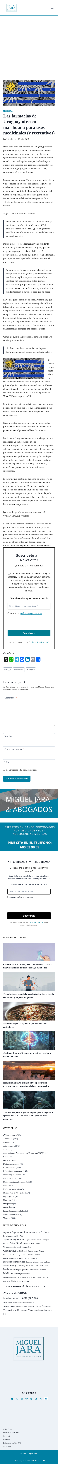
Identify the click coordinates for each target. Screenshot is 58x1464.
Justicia (6, 1266)
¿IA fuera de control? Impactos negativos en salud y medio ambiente (27, 1055)
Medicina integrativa (12, 1189)
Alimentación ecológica (40, 1240)
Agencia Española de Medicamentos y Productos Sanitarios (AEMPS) (26, 1234)
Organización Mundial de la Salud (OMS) (16, 1277)
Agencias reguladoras (13, 1239)
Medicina (8, 111)
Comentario (11, 697)
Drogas (7, 670)
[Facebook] (12, 1399)
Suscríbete (29, 915)
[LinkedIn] (31, 1399)
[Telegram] (41, 1399)
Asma (5, 1149)
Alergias (6, 1142)
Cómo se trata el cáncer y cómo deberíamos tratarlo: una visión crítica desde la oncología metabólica (27, 966)
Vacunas (6, 1218)
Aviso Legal (7, 1429)
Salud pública (29, 1298)
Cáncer (6, 1157)
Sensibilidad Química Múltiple (15, 1306)
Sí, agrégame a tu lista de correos (21, 770)
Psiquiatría (6, 1281)
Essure (30, 1255)
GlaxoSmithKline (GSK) (13, 1258)
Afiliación (7, 1447)
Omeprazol (8, 1204)
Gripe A (34, 1258)
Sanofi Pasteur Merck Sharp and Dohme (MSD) (18, 1302)
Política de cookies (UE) (12, 1443)
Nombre (9, 736)
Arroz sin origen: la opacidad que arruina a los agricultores (25, 1025)
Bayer (5, 1243)
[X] (17, 1399)
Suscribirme (29, 633)
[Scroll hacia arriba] (53, 1441)
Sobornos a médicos (34, 1306)
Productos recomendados (14, 1211)
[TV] (46, 1399)
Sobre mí (6, 1436)
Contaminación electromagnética (17, 1247)
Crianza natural (33, 1251)
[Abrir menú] (52, 8)
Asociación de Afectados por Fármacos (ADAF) (23, 1153)
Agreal (27, 1240)
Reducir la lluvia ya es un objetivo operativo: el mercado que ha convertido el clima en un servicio (26, 1084)
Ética (6, 1314)
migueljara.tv (8, 1196)
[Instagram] (22, 1399)
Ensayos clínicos (21, 1255)
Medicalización (9, 1178)
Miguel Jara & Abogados (14, 1193)
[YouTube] (26, 1399)
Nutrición (7, 1200)
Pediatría (7, 1207)
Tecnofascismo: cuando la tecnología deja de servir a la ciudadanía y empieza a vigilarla (28, 996)
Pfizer (33, 1277)
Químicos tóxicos (20, 1281)
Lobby (13, 1265)
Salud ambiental (10, 1214)
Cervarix (38, 1243)
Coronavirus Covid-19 (15, 1250)
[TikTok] (36, 1399)
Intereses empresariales (41, 1262)
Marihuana (18, 670)
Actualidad (8, 1139)
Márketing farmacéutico (22, 1273)
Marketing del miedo (12, 1175)
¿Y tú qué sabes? (10, 1135)
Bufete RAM (16, 1243)
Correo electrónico (14, 749)
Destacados (8, 1160)
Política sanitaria (43, 1277)
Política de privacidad (11, 1433)
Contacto (6, 1440)
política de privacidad (31, 613)
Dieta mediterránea (11, 1164)
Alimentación (9, 1146)
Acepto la (25, 613)
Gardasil (37, 1255)
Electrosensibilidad (9, 1255)
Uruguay (31, 670)
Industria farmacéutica (12, 1171)
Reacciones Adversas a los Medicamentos (24, 1289)
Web (6, 762)
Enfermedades (9, 1167)
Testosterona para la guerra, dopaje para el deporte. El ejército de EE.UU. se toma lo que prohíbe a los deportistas (28, 1115)
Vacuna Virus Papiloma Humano (36, 1310)
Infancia (29, 1262)
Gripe (27, 1258)
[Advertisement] (29, 45)
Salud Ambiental (11, 1298)
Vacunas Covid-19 (11, 1310)
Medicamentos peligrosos (14, 1182)
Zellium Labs (40, 1461)
